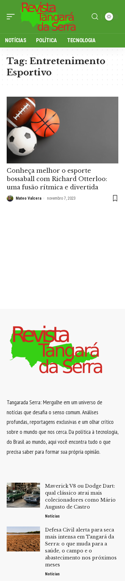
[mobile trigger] (12, 16)
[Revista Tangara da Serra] (48, 16)
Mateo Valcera (28, 198)
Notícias (52, 516)
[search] (95, 16)
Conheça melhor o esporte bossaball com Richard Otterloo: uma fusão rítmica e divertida (57, 179)
